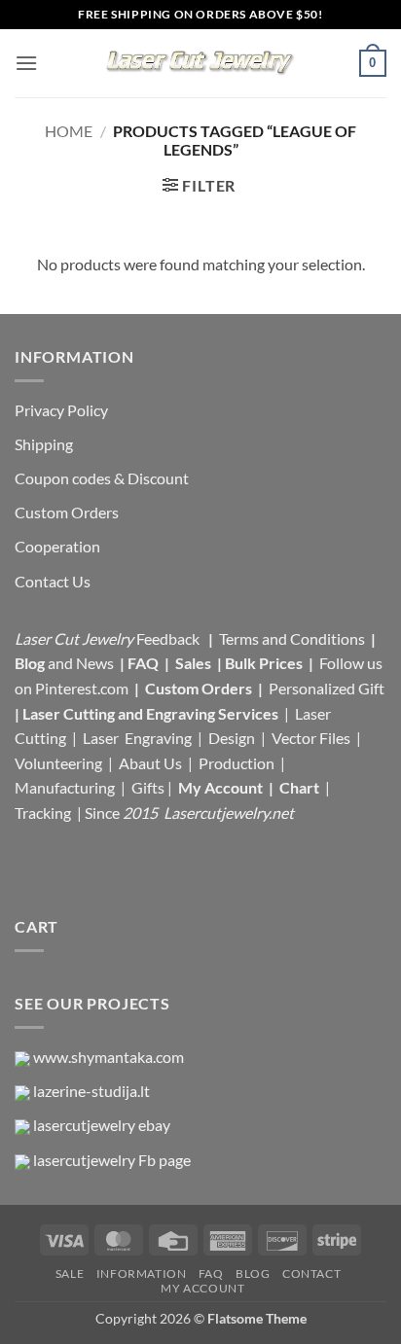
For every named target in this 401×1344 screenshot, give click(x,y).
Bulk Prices (264, 663)
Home (68, 131)
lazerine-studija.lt (91, 1090)
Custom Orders (67, 512)
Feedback (169, 638)
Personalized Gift (326, 688)
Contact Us (53, 581)
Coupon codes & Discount (103, 478)
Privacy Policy (61, 410)
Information (141, 1273)
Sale (69, 1273)
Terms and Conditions (292, 638)
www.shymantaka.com (108, 1056)
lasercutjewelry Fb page (112, 1159)
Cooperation (57, 546)
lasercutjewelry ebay (101, 1124)
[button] (26, 63)
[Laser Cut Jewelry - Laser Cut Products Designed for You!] (200, 63)
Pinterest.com (81, 688)
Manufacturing (65, 787)
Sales (194, 663)
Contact (311, 1273)
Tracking (44, 812)
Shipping (44, 444)
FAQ (145, 663)
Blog (31, 663)
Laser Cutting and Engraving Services (150, 713)
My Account (220, 787)
